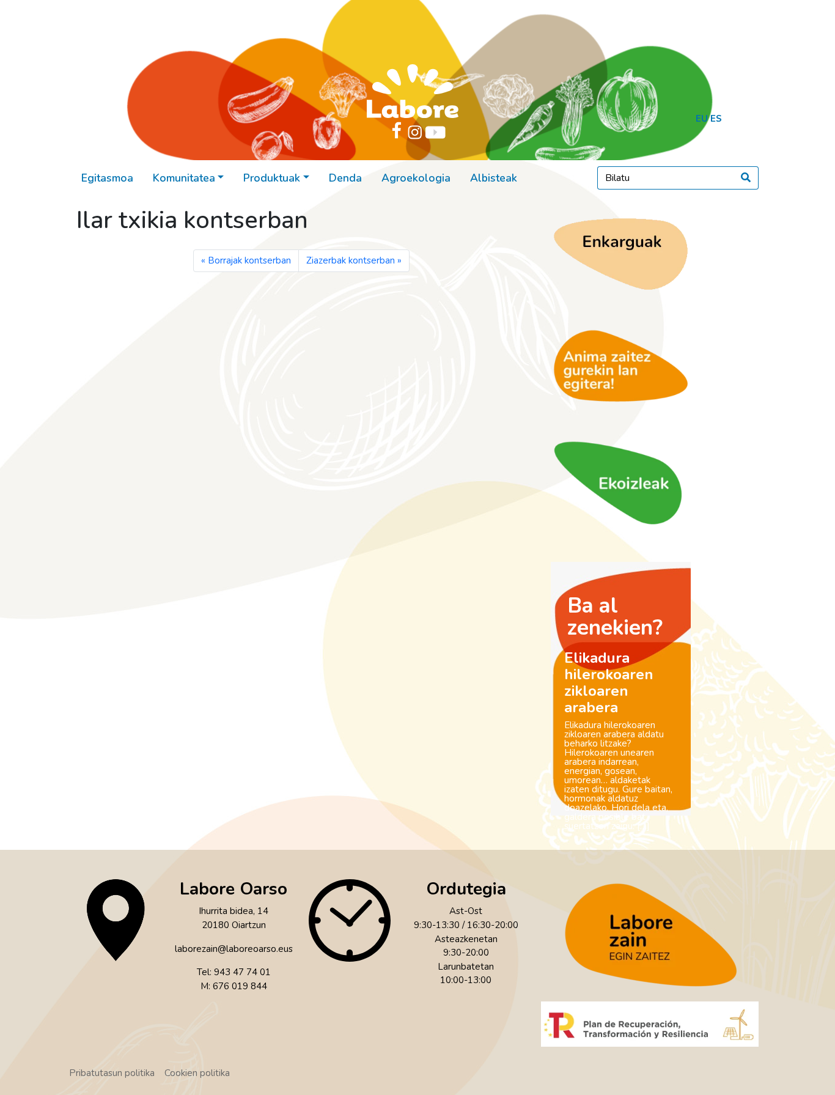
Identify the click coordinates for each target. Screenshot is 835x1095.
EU (702, 118)
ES (716, 118)
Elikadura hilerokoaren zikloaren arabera (608, 682)
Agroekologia (416, 178)
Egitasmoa (107, 178)
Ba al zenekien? (615, 616)
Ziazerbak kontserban (350, 260)
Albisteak (493, 178)
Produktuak (271, 178)
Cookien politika (197, 1073)
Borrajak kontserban (249, 260)
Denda (345, 178)
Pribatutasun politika (112, 1073)
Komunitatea (184, 178)
